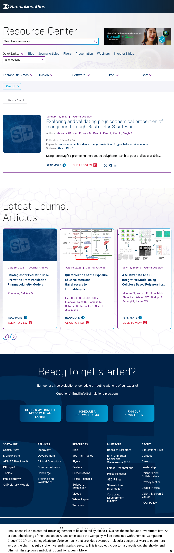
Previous (6, 337)
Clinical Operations (50, 461)
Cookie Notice (151, 487)
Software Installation (79, 486)
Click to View (82, 165)
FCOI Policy (149, 502)
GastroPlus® (11, 450)
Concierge (44, 473)
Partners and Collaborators (150, 474)
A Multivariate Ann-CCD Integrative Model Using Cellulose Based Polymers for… (144, 279)
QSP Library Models (16, 484)
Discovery (44, 450)
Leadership (149, 467)
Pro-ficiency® (12, 478)
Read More (54, 165)
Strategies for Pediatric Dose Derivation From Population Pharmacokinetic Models (28, 279)
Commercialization (49, 467)
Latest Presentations (120, 468)
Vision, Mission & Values (152, 495)
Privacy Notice (151, 482)
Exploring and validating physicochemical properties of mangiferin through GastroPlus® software (104, 123)
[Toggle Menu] (166, 6)
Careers (147, 461)
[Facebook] (111, 165)
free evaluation (64, 385)
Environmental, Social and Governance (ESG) (119, 459)
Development (46, 455)
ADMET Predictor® (15, 461)
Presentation (84, 53)
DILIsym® (9, 467)
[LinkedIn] (116, 165)
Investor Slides (124, 53)
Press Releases (82, 478)
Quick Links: (11, 53)
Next (13, 337)
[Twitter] (105, 165)
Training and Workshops (46, 480)
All (22, 53)
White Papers (81, 499)
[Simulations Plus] (24, 6)
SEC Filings (114, 479)
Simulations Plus (152, 450)
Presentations (81, 473)
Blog (31, 53)
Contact (147, 455)
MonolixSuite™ (12, 455)
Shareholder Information (115, 487)
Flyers (67, 53)
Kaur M (10, 86)
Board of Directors (119, 450)
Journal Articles (48, 53)
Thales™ (8, 473)
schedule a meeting (91, 385)
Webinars (103, 53)
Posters (77, 467)
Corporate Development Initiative (115, 498)
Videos (76, 493)
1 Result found (15, 100)
